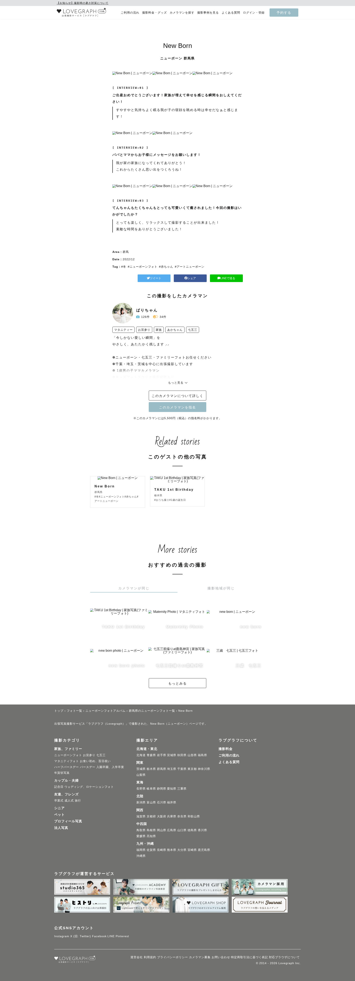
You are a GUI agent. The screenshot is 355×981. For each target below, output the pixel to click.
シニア (59, 808)
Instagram (61, 936)
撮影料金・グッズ (154, 12)
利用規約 (150, 957)
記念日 (58, 786)
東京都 (192, 768)
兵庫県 (171, 816)
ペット (59, 814)
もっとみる (177, 683)
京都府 (151, 816)
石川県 (161, 802)
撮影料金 (226, 749)
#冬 (123, 266)
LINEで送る (227, 278)
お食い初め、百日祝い (95, 761)
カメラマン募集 (200, 957)
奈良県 (182, 816)
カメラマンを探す (182, 12)
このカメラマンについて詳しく (177, 396)
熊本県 (171, 849)
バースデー (87, 767)
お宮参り (89, 755)
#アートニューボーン (189, 266)
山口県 (182, 830)
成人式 (69, 800)
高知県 (151, 836)
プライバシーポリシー (172, 957)
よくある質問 (231, 12)
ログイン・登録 (254, 12)
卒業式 (58, 800)
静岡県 (161, 788)
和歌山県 (194, 816)
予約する (284, 12)
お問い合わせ (221, 957)
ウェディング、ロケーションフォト (89, 786)
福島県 (202, 755)
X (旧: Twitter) (80, 936)
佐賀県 (151, 849)
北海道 (141, 755)
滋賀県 (141, 816)
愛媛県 (141, 836)
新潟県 (141, 802)
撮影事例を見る (208, 12)
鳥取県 (141, 830)
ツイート (155, 278)
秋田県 (182, 755)
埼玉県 (171, 768)
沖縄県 (141, 855)
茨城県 (141, 768)
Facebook (99, 936)
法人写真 (61, 827)
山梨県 (141, 774)
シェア (191, 278)
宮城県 (171, 755)
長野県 (141, 788)
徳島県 (192, 830)
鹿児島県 (204, 849)
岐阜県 (151, 788)
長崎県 (161, 849)
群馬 (126, 251)
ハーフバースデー (66, 767)
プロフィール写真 (68, 821)
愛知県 (171, 788)
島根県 (151, 830)
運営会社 (136, 957)
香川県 (202, 830)
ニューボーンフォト (68, 755)
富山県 (151, 802)
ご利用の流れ (130, 12)
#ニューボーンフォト (142, 266)
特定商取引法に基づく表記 (249, 957)
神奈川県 (204, 768)
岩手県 (161, 755)
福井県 (171, 802)
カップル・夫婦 (66, 780)
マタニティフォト (66, 761)
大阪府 (161, 816)
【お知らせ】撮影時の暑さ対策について (82, 3)
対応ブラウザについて (284, 957)
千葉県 (182, 768)
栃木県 (151, 768)
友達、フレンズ (66, 794)
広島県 (171, 830)
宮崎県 (192, 849)
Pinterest (122, 936)
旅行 (78, 800)
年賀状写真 (62, 772)
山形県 (192, 755)
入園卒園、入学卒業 (110, 767)
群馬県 (161, 768)
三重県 (182, 788)
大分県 (182, 849)
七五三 (101, 755)
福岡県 (141, 849)
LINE (111, 936)
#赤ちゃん (166, 266)
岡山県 (161, 830)
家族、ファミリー (68, 749)
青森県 (151, 755)
